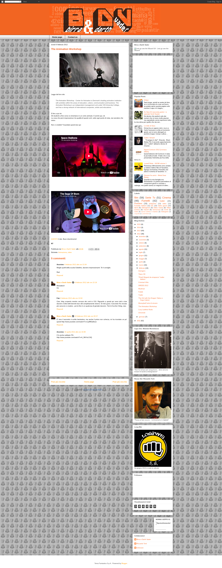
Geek (136, 211)
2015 (139, 224)
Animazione (62, 252)
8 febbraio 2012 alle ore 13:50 (71, 298)
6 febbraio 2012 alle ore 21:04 (76, 264)
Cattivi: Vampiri (149, 138)
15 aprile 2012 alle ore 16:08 (75, 332)
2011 (139, 321)
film (136, 197)
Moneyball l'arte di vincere (147, 303)
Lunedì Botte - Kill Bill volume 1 (155, 163)
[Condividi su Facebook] (96, 249)
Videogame (164, 211)
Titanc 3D (141, 274)
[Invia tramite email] (89, 249)
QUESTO (54, 239)
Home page (57, 37)
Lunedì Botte (145, 213)
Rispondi (60, 275)
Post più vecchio (120, 382)
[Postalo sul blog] (92, 249)
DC (152, 206)
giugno (141, 255)
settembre (143, 246)
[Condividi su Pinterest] (98, 249)
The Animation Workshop (147, 306)
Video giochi (162, 206)
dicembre (142, 236)
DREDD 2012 (143, 285)
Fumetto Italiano (140, 206)
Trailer (140, 295)
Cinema (166, 197)
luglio (141, 252)
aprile (141, 262)
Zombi (166, 210)
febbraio (142, 268)
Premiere (138, 203)
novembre (143, 240)
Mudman (141, 289)
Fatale (140, 292)
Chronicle (141, 313)
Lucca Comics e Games (149, 211)
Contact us (72, 37)
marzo (141, 265)
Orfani (146, 100)
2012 (139, 234)
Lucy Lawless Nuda (145, 309)
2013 (139, 230)
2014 (139, 227)
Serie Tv (150, 197)
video (70, 252)
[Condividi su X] (94, 249)
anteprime (152, 204)
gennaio (142, 317)
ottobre (142, 243)
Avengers (141, 271)
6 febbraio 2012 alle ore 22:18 (86, 282)
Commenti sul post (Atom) (92, 390)
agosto (141, 249)
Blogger (124, 563)
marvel (146, 210)
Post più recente (58, 382)
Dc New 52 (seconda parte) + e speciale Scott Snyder (155, 113)
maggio (142, 259)
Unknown (140, 548)
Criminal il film (143, 282)
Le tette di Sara (149, 126)
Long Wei (137, 213)
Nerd (136, 208)
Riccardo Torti (142, 543)
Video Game (158, 208)
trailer (162, 201)
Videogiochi (146, 208)
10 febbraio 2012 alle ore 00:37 (86, 316)
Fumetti (146, 200)
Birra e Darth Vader (64, 282)
